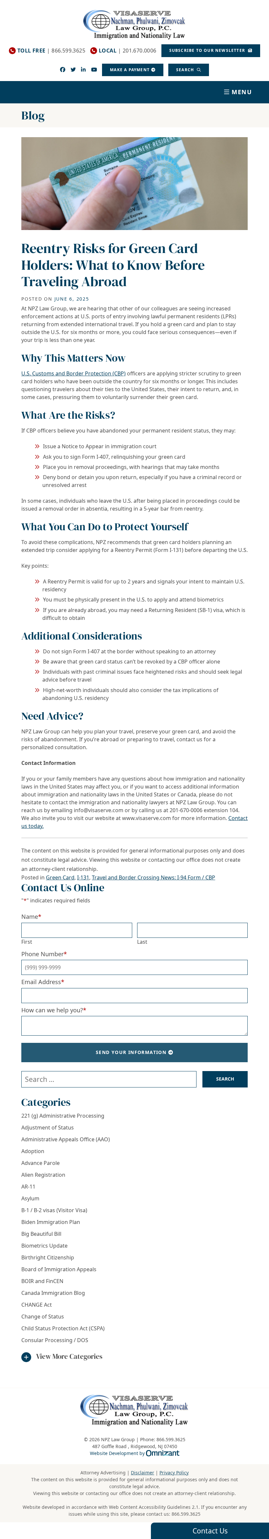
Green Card (60, 877)
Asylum (30, 1198)
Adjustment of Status (47, 1127)
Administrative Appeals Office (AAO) (65, 1139)
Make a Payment (130, 70)
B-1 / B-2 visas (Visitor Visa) (54, 1210)
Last (142, 941)
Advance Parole (40, 1163)
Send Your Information (131, 1052)
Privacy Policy (174, 1472)
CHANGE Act (36, 1304)
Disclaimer (142, 1472)
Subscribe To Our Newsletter (208, 50)
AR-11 (28, 1186)
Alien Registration (43, 1174)
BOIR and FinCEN (42, 1281)
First (26, 941)
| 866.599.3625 (51, 50)
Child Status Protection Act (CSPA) (63, 1328)
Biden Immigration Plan (50, 1222)
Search (185, 70)
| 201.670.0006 (127, 50)
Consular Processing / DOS (54, 1340)
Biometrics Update (44, 1245)
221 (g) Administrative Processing (62, 1115)
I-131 (83, 877)
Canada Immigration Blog (53, 1293)
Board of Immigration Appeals (58, 1269)
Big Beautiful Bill (41, 1233)
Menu (242, 92)
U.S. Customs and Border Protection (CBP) (73, 373)
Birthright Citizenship (47, 1257)
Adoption (32, 1151)
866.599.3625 (186, 1514)
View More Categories (69, 1356)
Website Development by (134, 1453)
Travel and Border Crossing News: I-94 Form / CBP (153, 877)
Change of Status (42, 1316)
